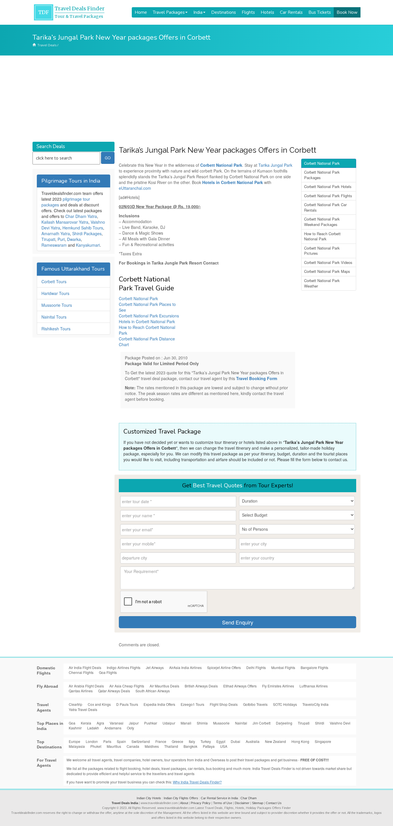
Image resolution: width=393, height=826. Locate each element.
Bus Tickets (319, 12)
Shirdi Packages (87, 233)
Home (141, 12)
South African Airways (153, 690)
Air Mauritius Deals (164, 685)
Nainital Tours (53, 317)
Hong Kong (300, 741)
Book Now (347, 12)
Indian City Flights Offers (181, 798)
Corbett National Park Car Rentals (325, 207)
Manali (186, 722)
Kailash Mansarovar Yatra (64, 222)
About (184, 803)
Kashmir (75, 727)
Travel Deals (46, 45)
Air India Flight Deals (85, 667)
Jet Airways (155, 667)
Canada (133, 746)
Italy (192, 741)
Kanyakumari (88, 245)
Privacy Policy (201, 803)
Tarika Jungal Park (275, 165)
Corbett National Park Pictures (322, 250)
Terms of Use (222, 803)
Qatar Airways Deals (114, 690)
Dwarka (74, 239)
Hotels (267, 12)
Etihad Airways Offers (240, 685)
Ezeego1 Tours (192, 704)
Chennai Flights (81, 672)
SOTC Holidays (285, 704)
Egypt (220, 741)
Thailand (171, 746)
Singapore (323, 741)
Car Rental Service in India (219, 798)
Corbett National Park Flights (328, 195)
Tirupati (48, 239)
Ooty (130, 727)
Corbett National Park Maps (327, 271)
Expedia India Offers (159, 704)
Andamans (112, 727)
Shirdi (319, 722)
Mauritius (114, 746)
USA (223, 746)
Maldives (152, 746)
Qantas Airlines (81, 690)
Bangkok (190, 746)
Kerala (86, 722)
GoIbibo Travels (255, 704)
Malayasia (77, 746)
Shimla (202, 722)
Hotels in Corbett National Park (232, 182)
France (160, 741)
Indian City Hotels (149, 798)
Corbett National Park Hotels (328, 186)
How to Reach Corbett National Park (322, 236)
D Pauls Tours (127, 704)
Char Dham (249, 798)
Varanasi (116, 722)
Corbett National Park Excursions (149, 316)
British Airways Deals (201, 685)
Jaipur (134, 722)
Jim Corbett (261, 722)
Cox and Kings (99, 704)
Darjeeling (284, 722)
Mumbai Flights (283, 667)
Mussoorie (221, 722)
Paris (107, 741)
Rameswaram (54, 245)
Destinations (223, 12)
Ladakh (93, 727)
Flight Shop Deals (224, 704)
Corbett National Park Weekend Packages (322, 221)
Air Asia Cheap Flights (126, 685)
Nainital (241, 722)
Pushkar (150, 722)
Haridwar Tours (55, 293)
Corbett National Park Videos (328, 262)
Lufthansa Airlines (313, 685)
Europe (74, 741)
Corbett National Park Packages (322, 174)
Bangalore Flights (314, 667)
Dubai (235, 741)
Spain (121, 741)
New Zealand (275, 741)
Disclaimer (242, 803)
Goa (72, 722)
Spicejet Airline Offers (224, 667)
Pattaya (209, 746)
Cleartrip (75, 704)
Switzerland (140, 741)
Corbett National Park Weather (322, 283)
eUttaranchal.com (135, 188)
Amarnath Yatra (55, 233)
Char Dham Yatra (81, 216)
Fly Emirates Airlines (278, 685)
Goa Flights (108, 672)
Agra (100, 722)
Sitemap (257, 803)
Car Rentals (291, 12)
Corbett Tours (53, 281)
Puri (61, 239)
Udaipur (169, 722)
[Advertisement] (196, 98)
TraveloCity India (315, 704)
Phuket (95, 746)
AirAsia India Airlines (185, 667)
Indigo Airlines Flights (123, 667)
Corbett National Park (138, 298)
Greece (177, 741)
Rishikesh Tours (55, 328)
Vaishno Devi (340, 722)
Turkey (206, 741)
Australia (253, 741)
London (92, 741)
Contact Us (274, 803)
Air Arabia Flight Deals (86, 685)
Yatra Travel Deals (83, 709)
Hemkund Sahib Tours (82, 228)
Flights (248, 12)
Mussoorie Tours (56, 305)
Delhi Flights (256, 667)
